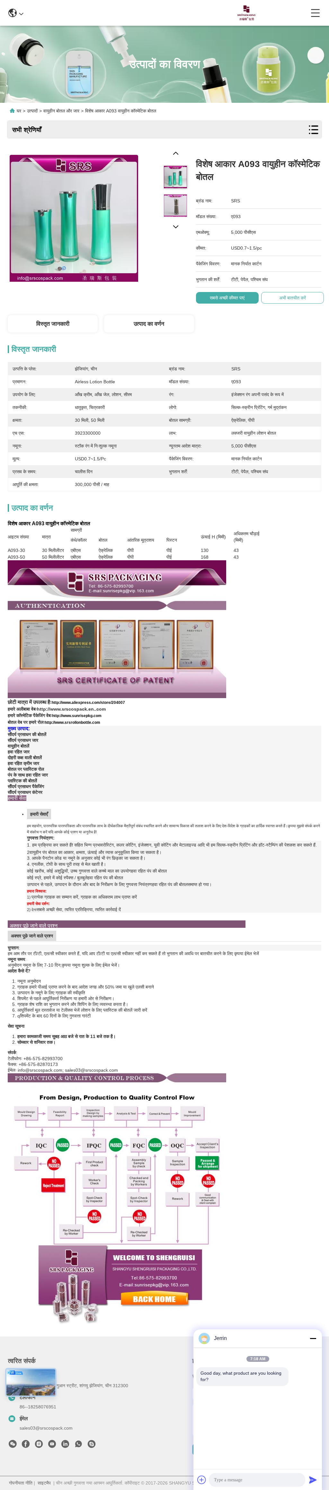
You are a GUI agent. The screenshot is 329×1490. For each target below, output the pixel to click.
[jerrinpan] (91, 1445)
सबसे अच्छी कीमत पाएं (227, 298)
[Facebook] (25, 1445)
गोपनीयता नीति (20, 1483)
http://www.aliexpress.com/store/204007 (88, 702)
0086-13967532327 (157, 12)
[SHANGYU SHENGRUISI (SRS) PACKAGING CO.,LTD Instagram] (38, 1445)
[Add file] (201, 1480)
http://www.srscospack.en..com (71, 709)
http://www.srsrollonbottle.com (72, 722)
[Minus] (313, 1338)
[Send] (313, 1480)
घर (19, 110)
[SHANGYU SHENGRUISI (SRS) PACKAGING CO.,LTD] (244, 13)
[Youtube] (52, 1445)
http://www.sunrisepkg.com (77, 716)
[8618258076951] (78, 1445)
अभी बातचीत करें (292, 297)
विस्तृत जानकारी (52, 324)
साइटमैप (44, 1483)
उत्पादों (32, 110)
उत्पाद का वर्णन (149, 324)
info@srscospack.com (97, 12)
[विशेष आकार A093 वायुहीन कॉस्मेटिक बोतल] (74, 215)
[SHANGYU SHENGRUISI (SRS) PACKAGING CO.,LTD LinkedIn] (65, 1445)
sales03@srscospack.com (46, 1428)
